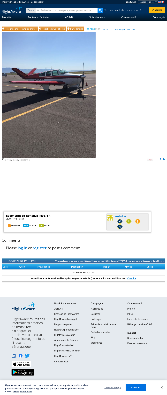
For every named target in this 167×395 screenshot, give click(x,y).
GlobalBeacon (61, 361)
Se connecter (37, 2)
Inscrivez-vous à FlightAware (15, 2)
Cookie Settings (113, 387)
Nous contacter (135, 338)
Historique (96, 319)
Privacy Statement (22, 391)
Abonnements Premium (66, 340)
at (45, 226)
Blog (93, 337)
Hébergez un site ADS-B (139, 324)
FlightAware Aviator (64, 335)
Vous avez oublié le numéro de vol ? (123, 10)
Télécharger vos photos (53, 29)
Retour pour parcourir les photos (21, 29)
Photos (131, 308)
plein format (25, 160)
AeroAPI (58, 308)
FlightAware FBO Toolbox (67, 350)
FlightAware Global (64, 345)
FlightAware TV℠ (63, 356)
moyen (8, 160)
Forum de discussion (137, 319)
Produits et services (65, 303)
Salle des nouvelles (100, 332)
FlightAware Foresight (65, 319)
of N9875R (15, 226)
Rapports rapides (63, 324)
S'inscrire (157, 10)
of (30, 226)
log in (22, 247)
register (40, 247)
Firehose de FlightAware (66, 314)
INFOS (130, 314)
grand (15, 160)
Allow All (135, 387)
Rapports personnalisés (66, 329)
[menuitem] (6, 17)
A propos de (97, 308)
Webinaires (96, 342)
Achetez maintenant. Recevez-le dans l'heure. (144, 261)
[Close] (161, 387)
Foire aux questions (137, 343)
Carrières (95, 314)
